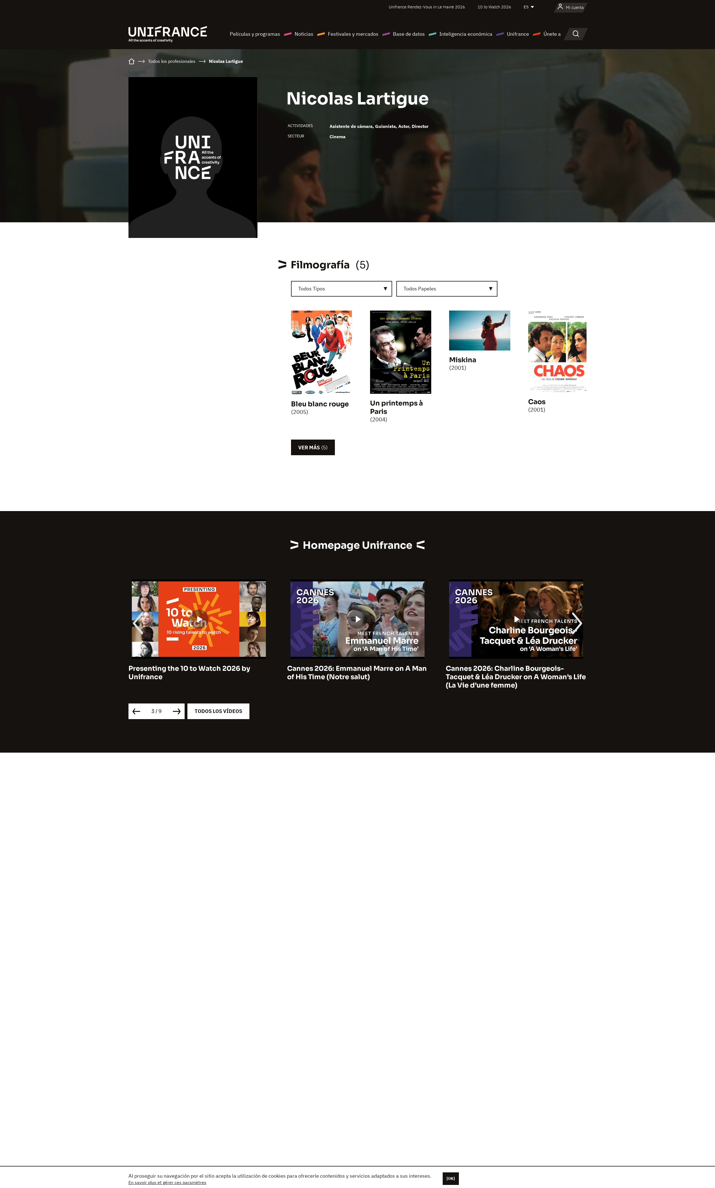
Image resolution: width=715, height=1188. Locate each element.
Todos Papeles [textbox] (420, 288)
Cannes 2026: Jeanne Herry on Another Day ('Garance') (513, 672)
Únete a (552, 34)
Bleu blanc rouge (320, 404)
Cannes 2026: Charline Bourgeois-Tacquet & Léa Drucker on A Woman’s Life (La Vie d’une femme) (357, 677)
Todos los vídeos (218, 711)
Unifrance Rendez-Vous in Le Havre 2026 (427, 6)
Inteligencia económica (465, 34)
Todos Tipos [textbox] (311, 288)
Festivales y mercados (353, 34)
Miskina (462, 360)
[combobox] (341, 289)
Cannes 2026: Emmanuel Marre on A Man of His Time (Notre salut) (198, 672)
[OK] (451, 1178)
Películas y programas (255, 34)
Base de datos (409, 34)
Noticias (304, 34)
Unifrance (518, 34)
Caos (536, 402)
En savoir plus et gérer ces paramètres (167, 1182)
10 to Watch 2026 (494, 6)
